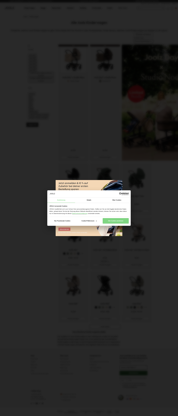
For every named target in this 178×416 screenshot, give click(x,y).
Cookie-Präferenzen (87, 221)
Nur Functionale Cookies (62, 221)
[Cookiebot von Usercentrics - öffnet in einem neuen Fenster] (120, 193)
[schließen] (120, 182)
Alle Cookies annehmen (115, 221)
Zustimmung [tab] (61, 200)
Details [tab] (89, 200)
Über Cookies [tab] (116, 200)
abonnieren (64, 229)
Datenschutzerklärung (79, 213)
